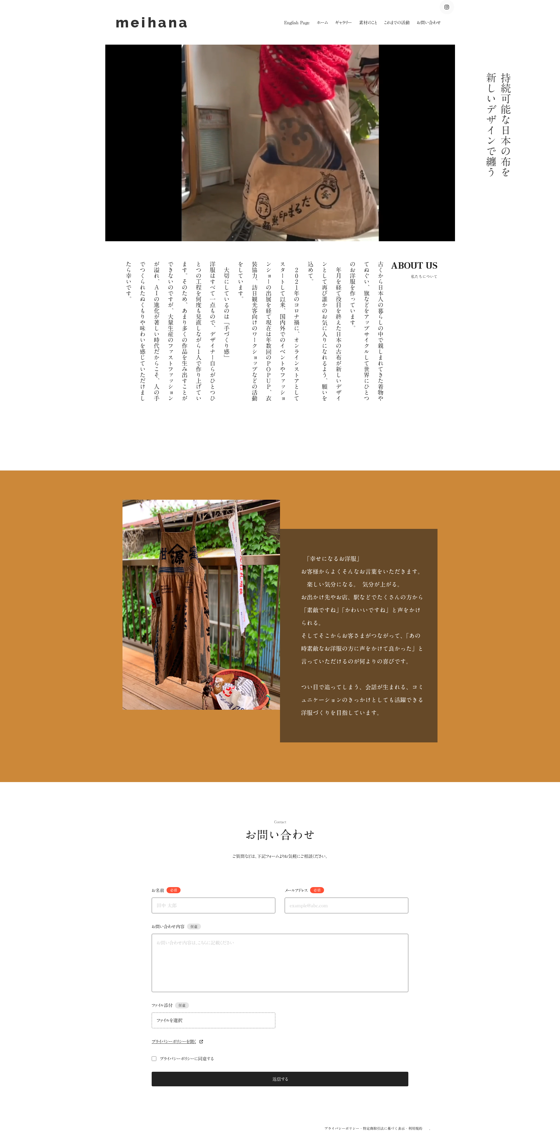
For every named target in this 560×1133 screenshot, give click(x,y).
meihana (155, 22)
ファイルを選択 (170, 1020)
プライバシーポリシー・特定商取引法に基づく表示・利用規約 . (377, 1128)
